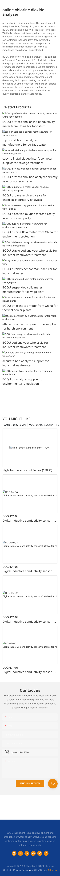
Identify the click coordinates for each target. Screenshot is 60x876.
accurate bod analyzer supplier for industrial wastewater (25, 363)
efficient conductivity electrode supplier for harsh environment (29, 326)
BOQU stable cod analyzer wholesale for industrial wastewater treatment (29, 253)
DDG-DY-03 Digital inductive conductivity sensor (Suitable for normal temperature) (30, 569)
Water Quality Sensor (15, 424)
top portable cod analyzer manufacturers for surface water (24, 142)
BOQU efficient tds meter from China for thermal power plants (30, 308)
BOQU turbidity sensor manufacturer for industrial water (29, 271)
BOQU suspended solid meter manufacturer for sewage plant (23, 289)
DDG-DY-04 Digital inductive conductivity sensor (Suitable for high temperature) (30, 519)
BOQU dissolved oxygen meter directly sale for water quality (28, 216)
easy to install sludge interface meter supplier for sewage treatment (27, 161)
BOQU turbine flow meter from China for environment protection (30, 234)
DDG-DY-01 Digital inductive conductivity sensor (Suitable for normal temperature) (30, 670)
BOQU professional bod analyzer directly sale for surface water (30, 179)
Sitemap (52, 870)
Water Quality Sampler (41, 424)
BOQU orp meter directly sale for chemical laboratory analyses (24, 197)
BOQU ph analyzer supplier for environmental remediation (23, 381)
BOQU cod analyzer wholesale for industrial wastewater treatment (25, 345)
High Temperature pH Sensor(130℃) (27, 470)
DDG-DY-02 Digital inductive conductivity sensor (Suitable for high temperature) (30, 620)
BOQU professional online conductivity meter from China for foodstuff (28, 124)
